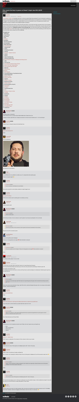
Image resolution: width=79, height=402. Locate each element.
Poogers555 (8, 136)
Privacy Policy (25, 398)
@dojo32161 (10, 130)
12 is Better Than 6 (8, 106)
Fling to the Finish (8, 77)
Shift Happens (7, 71)
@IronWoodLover (25, 301)
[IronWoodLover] (4, 235)
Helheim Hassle (7, 82)
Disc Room (6, 103)
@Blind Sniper (5, 130)
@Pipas (10, 195)
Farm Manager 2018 (8, 104)
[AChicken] (4, 263)
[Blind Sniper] (4, 111)
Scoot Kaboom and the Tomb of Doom (12, 63)
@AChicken (35, 301)
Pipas (7, 172)
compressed (8, 201)
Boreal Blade (7, 99)
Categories (73, 5)
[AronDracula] (4, 256)
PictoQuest (6, 98)
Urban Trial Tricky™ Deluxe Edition (11, 65)
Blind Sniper (8, 110)
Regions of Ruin (7, 76)
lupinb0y (8, 14)
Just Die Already (7, 45)
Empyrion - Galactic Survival (10, 52)
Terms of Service (19, 398)
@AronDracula (30, 301)
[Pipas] (4, 172)
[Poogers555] (4, 137)
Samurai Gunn (7, 69)
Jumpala (6, 92)
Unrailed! (6, 39)
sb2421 (7, 384)
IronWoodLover (9, 234)
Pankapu (6, 96)
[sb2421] (4, 385)
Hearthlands (6, 85)
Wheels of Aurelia (8, 80)
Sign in (4, 393)
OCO (5, 89)
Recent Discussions (56, 13)
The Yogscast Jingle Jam (8, 18)
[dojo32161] (4, 121)
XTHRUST (6, 87)
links (10, 28)
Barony (5, 70)
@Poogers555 (5, 195)
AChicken (8, 262)
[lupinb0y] (4, 15)
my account (73, 1)
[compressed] (4, 202)
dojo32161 (8, 121)
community (12, 1)
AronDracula (8, 255)
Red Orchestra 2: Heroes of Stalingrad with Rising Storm (15, 59)
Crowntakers (7, 100)
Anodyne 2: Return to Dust (9, 91)
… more (8, 281)
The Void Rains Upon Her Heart (10, 66)
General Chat (19, 16)
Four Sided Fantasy (8, 102)
